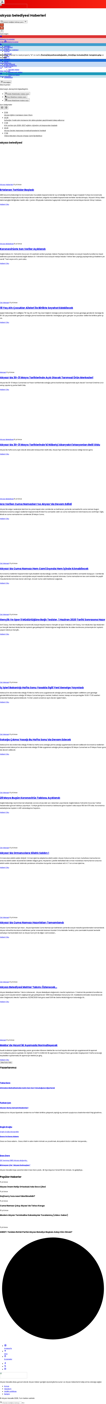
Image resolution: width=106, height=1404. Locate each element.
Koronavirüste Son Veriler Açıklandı (23, 249)
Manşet (3, 372)
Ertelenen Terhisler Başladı (17, 189)
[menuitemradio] (17, 93)
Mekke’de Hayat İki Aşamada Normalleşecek (28, 1045)
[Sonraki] (6, 107)
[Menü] (2, 2)
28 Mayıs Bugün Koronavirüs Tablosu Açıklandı (30, 798)
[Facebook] (5, 1363)
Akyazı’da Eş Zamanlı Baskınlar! (14, 1108)
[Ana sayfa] (5, 42)
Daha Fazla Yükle (6, 1062)
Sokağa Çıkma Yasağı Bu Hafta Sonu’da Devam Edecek (35, 739)
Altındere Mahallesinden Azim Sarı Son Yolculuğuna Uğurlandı (27, 1088)
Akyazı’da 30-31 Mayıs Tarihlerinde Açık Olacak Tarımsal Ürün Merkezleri (46, 377)
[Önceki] (2, 107)
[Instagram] (5, 1369)
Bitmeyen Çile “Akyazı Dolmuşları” (15, 1165)
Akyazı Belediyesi (7, 244)
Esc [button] (23, 1403)
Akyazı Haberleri (6, 184)
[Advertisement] (53, 23)
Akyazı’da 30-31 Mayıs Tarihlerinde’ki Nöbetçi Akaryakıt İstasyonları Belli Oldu (50, 444)
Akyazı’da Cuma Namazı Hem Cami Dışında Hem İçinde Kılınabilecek (44, 568)
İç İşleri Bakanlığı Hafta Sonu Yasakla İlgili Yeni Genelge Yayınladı (42, 687)
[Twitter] (5, 1366)
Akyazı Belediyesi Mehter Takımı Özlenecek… (28, 987)
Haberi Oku (4, 204)
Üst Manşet (4, 302)
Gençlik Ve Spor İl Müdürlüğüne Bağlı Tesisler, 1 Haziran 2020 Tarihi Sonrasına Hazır (52, 619)
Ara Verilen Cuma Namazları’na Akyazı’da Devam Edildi (36, 504)
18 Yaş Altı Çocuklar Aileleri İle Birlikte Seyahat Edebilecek (36, 308)
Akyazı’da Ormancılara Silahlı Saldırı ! (24, 853)
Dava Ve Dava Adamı (9, 1136)
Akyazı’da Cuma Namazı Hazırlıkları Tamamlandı (32, 922)
